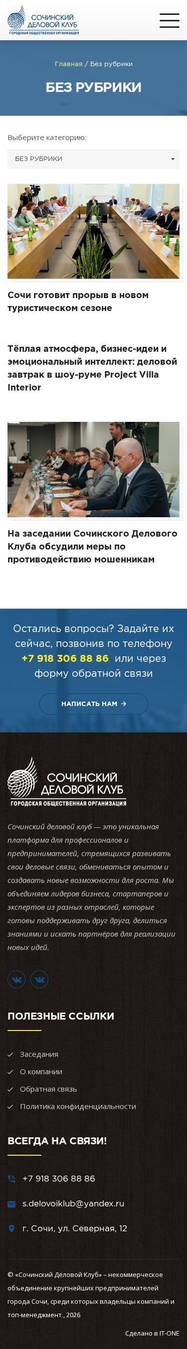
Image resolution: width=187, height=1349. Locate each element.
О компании (41, 1071)
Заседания (39, 1054)
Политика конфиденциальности (78, 1106)
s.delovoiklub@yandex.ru (73, 1203)
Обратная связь (48, 1089)
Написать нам (89, 704)
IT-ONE (170, 1333)
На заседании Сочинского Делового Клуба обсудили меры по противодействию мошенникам (92, 546)
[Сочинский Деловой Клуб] (43, 20)
